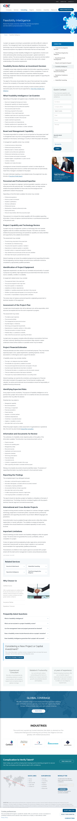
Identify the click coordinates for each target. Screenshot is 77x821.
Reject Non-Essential (68, 814)
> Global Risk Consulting (60, 80)
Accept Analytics (69, 810)
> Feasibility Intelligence (60, 66)
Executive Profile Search (15, 176)
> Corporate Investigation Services (61, 48)
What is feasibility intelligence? (14, 618)
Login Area (31, 784)
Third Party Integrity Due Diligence (34, 572)
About (30, 780)
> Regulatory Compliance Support (61, 76)
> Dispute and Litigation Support (62, 63)
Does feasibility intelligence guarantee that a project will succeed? (24, 638)
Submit (58, 148)
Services (16, 10)
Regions (31, 10)
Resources (54, 10)
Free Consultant (67, 761)
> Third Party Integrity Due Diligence (61, 53)
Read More (40, 711)
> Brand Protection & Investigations (59, 58)
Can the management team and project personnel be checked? (23, 628)
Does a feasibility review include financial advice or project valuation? (25, 633)
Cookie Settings (70, 818)
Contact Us (70, 1)
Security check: (58, 136)
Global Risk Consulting (27, 429)
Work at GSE (63, 1)
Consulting (24, 10)
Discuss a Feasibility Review (14, 657)
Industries (46, 10)
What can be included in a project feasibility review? (20, 623)
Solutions (38, 10)
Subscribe (62, 789)
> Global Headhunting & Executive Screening (60, 71)
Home (57, 1)
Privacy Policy (4, 817)
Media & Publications (66, 9)
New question (58, 144)
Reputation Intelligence (12, 572)
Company (9, 10)
